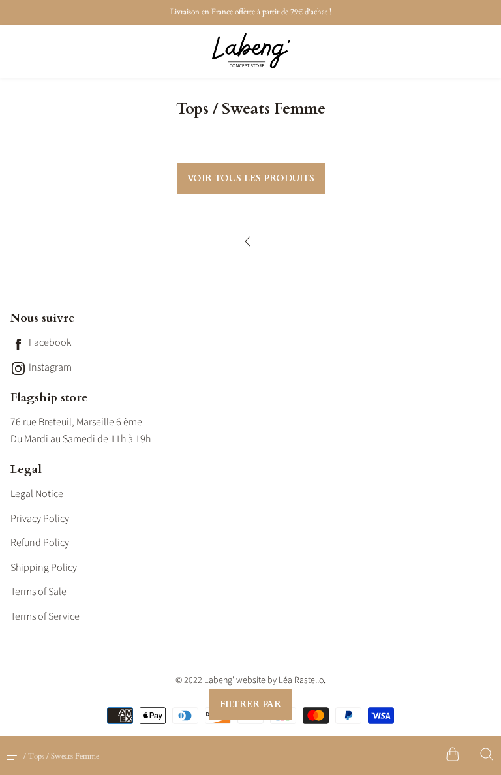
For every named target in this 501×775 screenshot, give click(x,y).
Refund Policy (39, 543)
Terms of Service (45, 616)
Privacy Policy (39, 518)
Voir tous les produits (250, 178)
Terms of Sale (38, 592)
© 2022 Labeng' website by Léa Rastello (249, 680)
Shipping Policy (43, 567)
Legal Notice (36, 494)
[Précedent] (250, 247)
